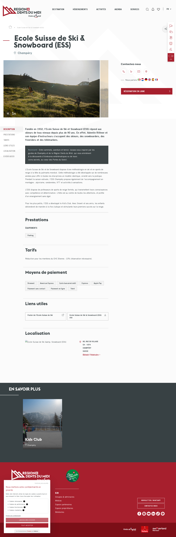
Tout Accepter (27, 525)
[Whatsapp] (163, 514)
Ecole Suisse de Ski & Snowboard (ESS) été (86, 316)
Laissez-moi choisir (27, 520)
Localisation (9, 151)
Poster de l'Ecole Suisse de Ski (40, 315)
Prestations (9, 134)
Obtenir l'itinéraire (91, 355)
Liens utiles (9, 145)
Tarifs (6, 140)
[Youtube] (149, 514)
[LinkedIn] (153, 514)
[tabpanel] (51, 88)
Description (9, 129)
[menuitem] (58, 12)
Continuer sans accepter (41, 483)
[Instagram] (144, 514)
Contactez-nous (150, 506)
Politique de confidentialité (13, 515)
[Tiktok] (158, 514)
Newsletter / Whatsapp (151, 500)
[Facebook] (139, 514)
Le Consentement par (27, 531)
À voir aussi (8, 156)
